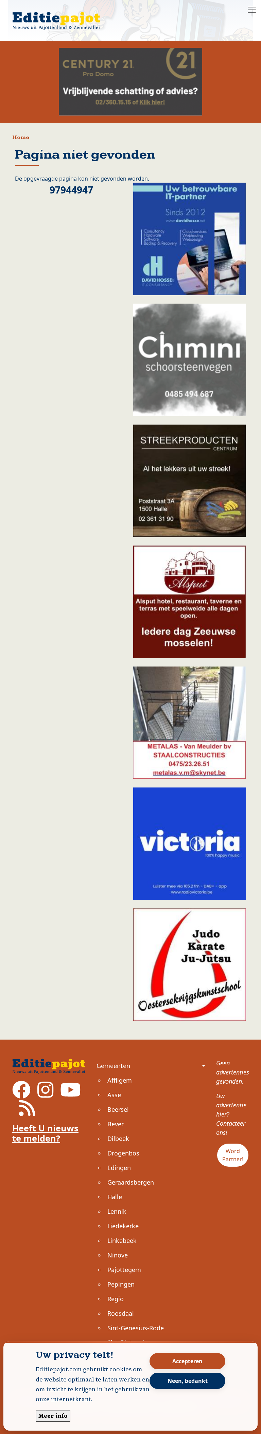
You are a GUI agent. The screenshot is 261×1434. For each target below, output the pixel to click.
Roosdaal (120, 1313)
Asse (114, 1095)
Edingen (119, 1168)
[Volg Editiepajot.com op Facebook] (21, 1094)
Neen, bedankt (188, 1381)
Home (20, 137)
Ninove (117, 1255)
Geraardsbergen (130, 1182)
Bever (115, 1124)
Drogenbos (123, 1153)
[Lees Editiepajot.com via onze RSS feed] (27, 1113)
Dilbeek (118, 1138)
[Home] (59, 16)
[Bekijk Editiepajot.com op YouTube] (70, 1094)
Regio (115, 1299)
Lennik (116, 1211)
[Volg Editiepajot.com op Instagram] (45, 1094)
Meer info (53, 1416)
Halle (114, 1197)
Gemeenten (113, 1066)
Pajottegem (124, 1270)
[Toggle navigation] (252, 9)
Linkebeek (122, 1240)
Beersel (118, 1109)
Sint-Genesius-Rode (135, 1328)
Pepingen (121, 1284)
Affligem (119, 1080)
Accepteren (187, 1361)
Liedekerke (123, 1226)
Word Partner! (232, 1155)
